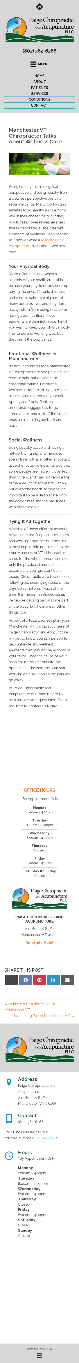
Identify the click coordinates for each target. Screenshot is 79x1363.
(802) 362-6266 (39, 51)
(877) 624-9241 (44, 1138)
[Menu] (39, 1355)
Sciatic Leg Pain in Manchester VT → (44, 1015)
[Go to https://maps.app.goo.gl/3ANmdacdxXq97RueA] (39, 7)
